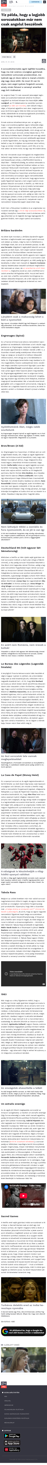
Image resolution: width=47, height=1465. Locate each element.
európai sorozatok (17, 6)
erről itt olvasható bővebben (22, 1142)
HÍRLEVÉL (7, 1401)
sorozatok (30, 6)
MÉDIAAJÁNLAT (9, 1422)
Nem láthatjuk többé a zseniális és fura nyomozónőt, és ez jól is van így (22, 528)
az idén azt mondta (17, 106)
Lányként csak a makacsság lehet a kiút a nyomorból (22, 318)
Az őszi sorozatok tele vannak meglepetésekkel (19, 758)
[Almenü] (11, 2)
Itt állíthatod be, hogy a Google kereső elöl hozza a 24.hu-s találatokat (26, 1331)
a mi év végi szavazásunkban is (31, 211)
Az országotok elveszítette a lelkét (21, 1088)
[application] (23, 1359)
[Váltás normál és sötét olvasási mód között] (16, 2)
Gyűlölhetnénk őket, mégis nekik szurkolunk (20, 428)
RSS (5, 1396)
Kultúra (6, 10)
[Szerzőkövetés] (14, 57)
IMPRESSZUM (8, 1405)
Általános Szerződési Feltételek (16, 1418)
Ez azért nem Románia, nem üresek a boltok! (23, 646)
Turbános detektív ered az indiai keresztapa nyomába (22, 1307)
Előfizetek (35, 1)
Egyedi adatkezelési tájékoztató (16, 1414)
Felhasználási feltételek (14, 1409)
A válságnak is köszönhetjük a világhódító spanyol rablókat (22, 873)
